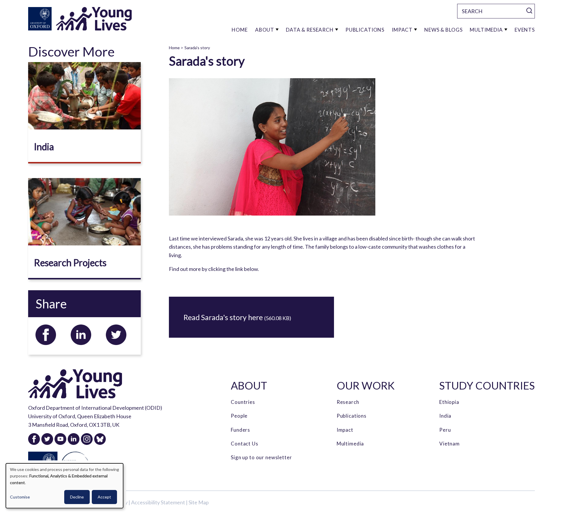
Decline (77, 496)
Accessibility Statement (158, 502)
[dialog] (64, 485)
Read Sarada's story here (224, 317)
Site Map (199, 502)
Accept (104, 496)
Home (174, 47)
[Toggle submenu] (277, 30)
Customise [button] (20, 496)
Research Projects (70, 262)
